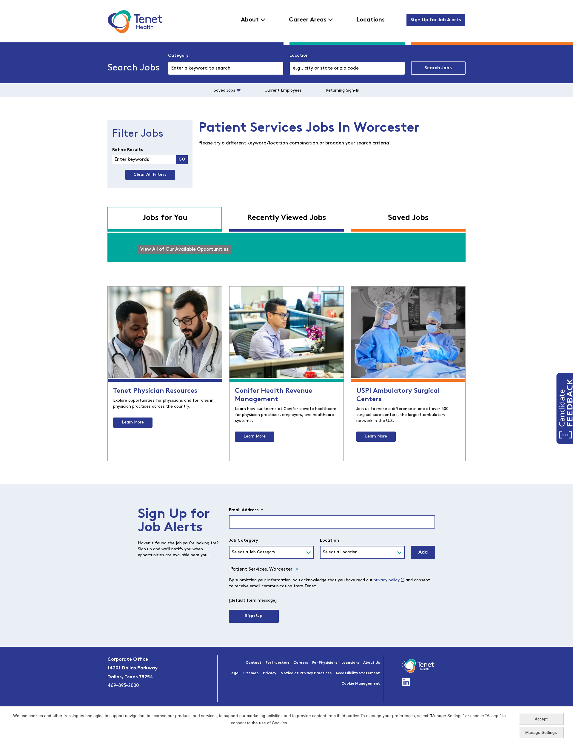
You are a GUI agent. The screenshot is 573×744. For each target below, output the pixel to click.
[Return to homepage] (134, 21)
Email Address (246, 510)
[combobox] (347, 68)
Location (299, 55)
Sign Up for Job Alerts (435, 20)
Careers (300, 663)
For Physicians (324, 663)
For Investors (277, 663)
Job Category (243, 540)
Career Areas (307, 20)
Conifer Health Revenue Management (273, 395)
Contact (253, 663)
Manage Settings (541, 732)
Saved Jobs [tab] (408, 218)
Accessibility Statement (357, 673)
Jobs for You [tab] (164, 218)
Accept (541, 719)
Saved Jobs (224, 90)
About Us (371, 663)
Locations (370, 20)
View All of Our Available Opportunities (184, 249)
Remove (296, 569)
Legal (234, 673)
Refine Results (127, 150)
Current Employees (283, 90)
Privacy (269, 673)
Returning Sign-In (342, 90)
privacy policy (387, 580)
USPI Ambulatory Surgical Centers (398, 395)
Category (178, 55)
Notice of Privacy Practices (306, 673)
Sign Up (254, 616)
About (250, 20)
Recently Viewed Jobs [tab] (286, 218)
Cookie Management (360, 684)
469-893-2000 (123, 685)
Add (423, 552)
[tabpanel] (286, 247)
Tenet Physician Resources (155, 391)
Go (181, 159)
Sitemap (251, 673)
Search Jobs (438, 68)
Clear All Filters (150, 174)
